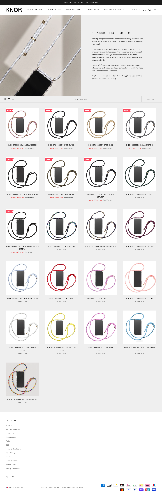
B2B (7, 445)
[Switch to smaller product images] (9, 99)
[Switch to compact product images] (13, 99)
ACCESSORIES (92, 10)
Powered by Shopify (73, 487)
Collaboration (11, 437)
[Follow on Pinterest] (13, 477)
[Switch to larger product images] (5, 99)
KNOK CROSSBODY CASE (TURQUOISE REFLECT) (139, 348)
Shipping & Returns (13, 429)
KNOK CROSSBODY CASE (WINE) (139, 246)
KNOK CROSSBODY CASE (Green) (139, 194)
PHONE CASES (54, 10)
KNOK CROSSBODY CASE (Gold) (100, 145)
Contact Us (10, 433)
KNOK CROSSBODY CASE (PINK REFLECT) (100, 348)
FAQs (8, 441)
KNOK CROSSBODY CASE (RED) (61, 298)
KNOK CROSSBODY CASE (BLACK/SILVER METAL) (22, 247)
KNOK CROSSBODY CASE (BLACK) (61, 145)
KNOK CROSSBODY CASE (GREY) (139, 145)
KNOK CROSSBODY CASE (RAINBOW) (22, 399)
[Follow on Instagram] (7, 477)
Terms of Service (12, 461)
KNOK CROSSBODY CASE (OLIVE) (61, 194)
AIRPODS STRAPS (74, 10)
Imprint (8, 457)
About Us (9, 425)
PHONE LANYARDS (35, 10)
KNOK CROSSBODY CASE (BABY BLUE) (22, 298)
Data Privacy (10, 453)
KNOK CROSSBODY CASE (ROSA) (139, 298)
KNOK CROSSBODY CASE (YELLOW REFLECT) (61, 348)
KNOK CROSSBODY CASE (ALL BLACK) (22, 194)
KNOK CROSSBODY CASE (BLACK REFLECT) (100, 195)
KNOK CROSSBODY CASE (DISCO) (61, 246)
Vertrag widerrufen (114, 10)
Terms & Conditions (13, 449)
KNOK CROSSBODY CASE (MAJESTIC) (100, 246)
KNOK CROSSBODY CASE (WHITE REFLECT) (22, 348)
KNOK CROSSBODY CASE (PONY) (100, 298)
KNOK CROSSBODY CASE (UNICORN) (22, 145)
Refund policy (11, 465)
